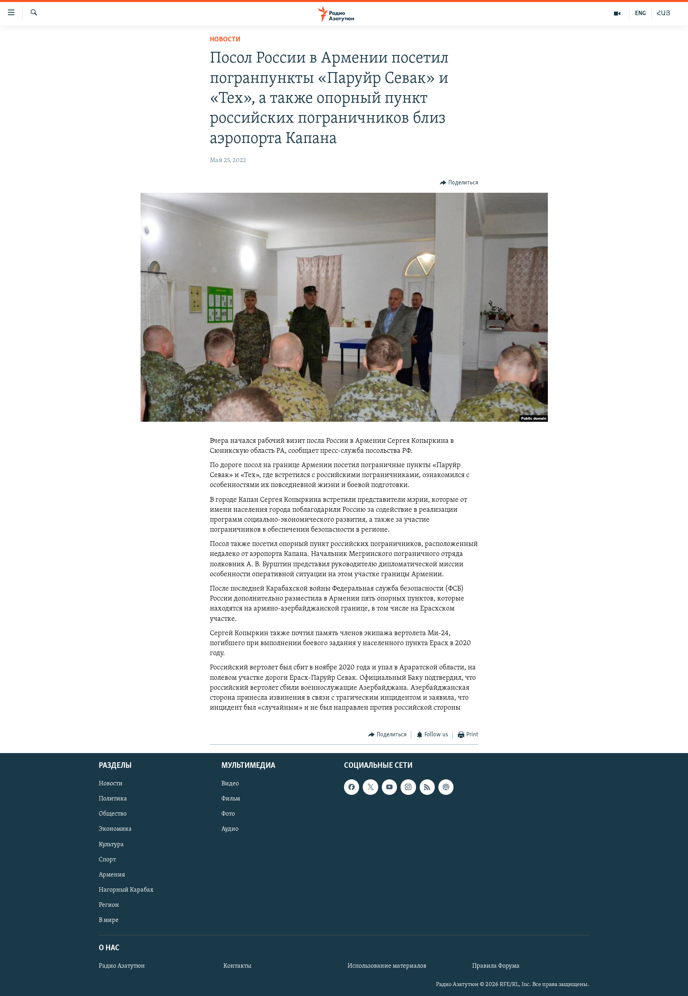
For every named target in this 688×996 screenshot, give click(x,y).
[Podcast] (445, 786)
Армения (112, 874)
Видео (230, 784)
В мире (109, 920)
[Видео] (617, 13)
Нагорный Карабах (126, 889)
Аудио (229, 829)
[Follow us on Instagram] (408, 786)
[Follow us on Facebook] (351, 786)
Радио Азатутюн (122, 966)
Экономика (115, 829)
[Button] (459, 183)
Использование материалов (387, 966)
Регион (109, 905)
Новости (225, 39)
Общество (113, 814)
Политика (113, 799)
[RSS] (427, 786)
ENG (640, 13)
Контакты (237, 966)
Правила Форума (496, 966)
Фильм (230, 799)
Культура (111, 844)
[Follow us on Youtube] (389, 786)
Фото (228, 814)
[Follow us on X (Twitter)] (370, 786)
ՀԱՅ (663, 13)
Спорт (107, 859)
